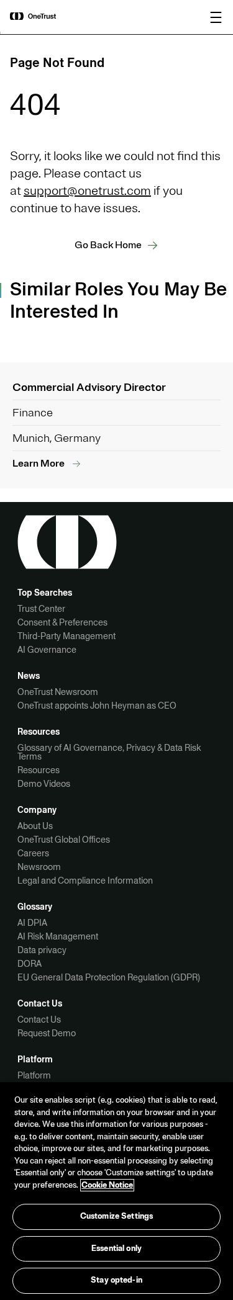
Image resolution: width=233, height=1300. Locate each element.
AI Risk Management (57, 936)
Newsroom (39, 867)
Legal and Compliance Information (85, 880)
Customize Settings (116, 1216)
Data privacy (41, 950)
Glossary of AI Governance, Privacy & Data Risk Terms (109, 752)
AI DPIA (32, 922)
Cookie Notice (107, 1185)
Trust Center (41, 608)
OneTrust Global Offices (63, 839)
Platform (34, 1075)
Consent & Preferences (62, 622)
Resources (38, 770)
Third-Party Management (66, 636)
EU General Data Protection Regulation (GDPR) (108, 977)
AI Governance (46, 649)
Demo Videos (43, 783)
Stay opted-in (116, 1280)
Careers (33, 853)
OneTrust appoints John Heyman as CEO (96, 705)
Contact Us (39, 1019)
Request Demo (46, 1033)
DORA (29, 963)
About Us (35, 826)
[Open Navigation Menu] (216, 17)
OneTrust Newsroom (57, 692)
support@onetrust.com (87, 191)
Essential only (116, 1248)
